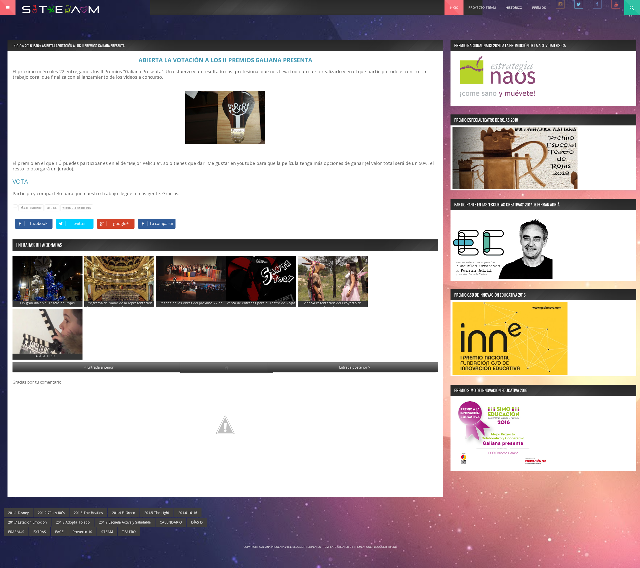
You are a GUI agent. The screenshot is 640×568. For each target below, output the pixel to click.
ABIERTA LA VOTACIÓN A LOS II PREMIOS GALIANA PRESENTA (225, 60)
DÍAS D (197, 522)
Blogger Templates (306, 547)
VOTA (20, 181)
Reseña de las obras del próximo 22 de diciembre (191, 305)
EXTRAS (39, 531)
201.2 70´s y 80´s (51, 512)
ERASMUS (16, 531)
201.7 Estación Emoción (27, 522)
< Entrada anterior (99, 367)
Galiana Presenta (272, 547)
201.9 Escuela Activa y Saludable (125, 522)
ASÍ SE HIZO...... (48, 356)
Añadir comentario (31, 208)
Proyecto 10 (82, 531)
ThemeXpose (363, 547)
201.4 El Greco (123, 512)
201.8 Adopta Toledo (73, 522)
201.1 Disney (18, 512)
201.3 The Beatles (88, 512)
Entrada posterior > (354, 367)
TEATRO (129, 531)
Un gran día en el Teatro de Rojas (47, 303)
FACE (59, 531)
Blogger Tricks (385, 547)
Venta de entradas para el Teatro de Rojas (261, 303)
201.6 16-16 (52, 208)
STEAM (107, 531)
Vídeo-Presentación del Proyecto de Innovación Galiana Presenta (333, 305)
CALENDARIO (171, 522)
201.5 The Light (156, 512)
